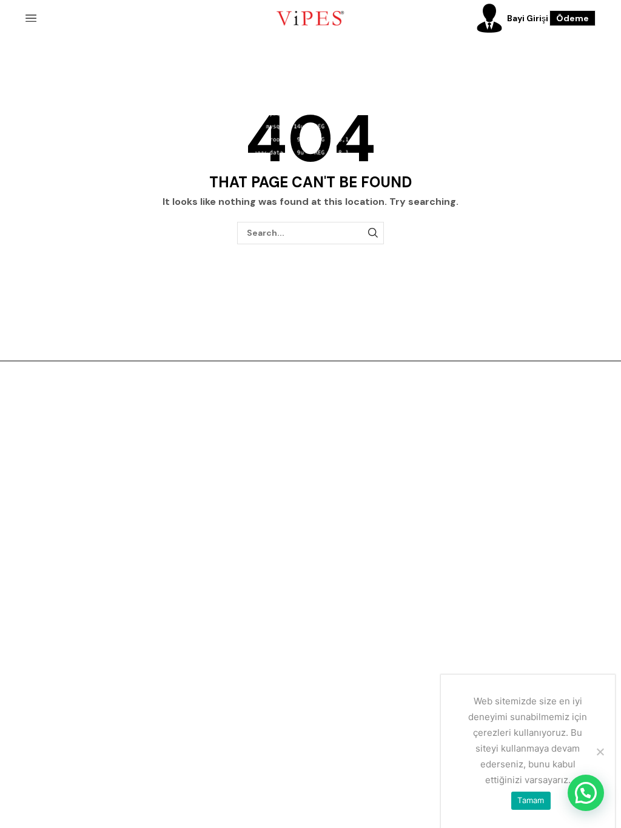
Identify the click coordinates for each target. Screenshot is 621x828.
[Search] (372, 233)
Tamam (530, 800)
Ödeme (572, 18)
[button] (586, 793)
